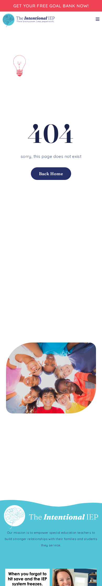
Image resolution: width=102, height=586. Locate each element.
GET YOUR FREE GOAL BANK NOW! (51, 5)
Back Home (51, 173)
